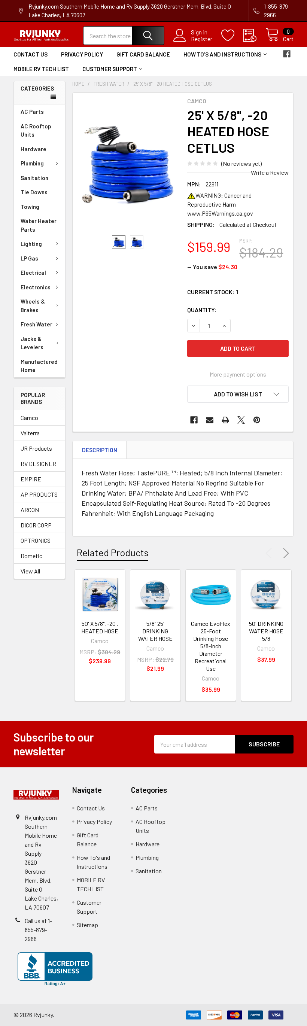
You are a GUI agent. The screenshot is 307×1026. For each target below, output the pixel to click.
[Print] (225, 420)
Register (201, 39)
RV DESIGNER (38, 463)
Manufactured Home (39, 366)
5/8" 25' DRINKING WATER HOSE (155, 631)
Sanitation (34, 177)
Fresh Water (36, 324)
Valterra (30, 432)
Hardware (33, 149)
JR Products (36, 448)
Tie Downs (34, 192)
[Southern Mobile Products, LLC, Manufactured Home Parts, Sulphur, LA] (55, 969)
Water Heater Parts (39, 225)
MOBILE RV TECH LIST (41, 69)
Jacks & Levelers (32, 343)
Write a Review (270, 172)
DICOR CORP (36, 525)
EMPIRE (31, 478)
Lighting (31, 243)
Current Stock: (212, 291)
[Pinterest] (257, 420)
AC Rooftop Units (36, 130)
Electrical (33, 272)
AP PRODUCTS (39, 494)
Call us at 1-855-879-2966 (38, 929)
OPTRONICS (36, 540)
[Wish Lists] (232, 35)
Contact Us (30, 54)
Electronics (36, 287)
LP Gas (29, 258)
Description (99, 450)
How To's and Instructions (222, 54)
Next (284, 553)
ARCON (30, 509)
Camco (29, 417)
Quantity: (202, 309)
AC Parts (32, 111)
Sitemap (87, 924)
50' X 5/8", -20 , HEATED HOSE (99, 627)
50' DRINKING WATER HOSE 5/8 (266, 631)
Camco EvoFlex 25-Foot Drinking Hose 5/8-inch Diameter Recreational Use (210, 646)
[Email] (209, 420)
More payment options (238, 374)
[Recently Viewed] (254, 35)
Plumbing (32, 163)
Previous (270, 553)
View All (30, 571)
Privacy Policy (82, 54)
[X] (241, 420)
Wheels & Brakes (33, 305)
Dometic (31, 555)
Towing (30, 206)
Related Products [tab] (112, 552)
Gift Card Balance (143, 54)
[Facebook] (287, 54)
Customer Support (109, 69)
